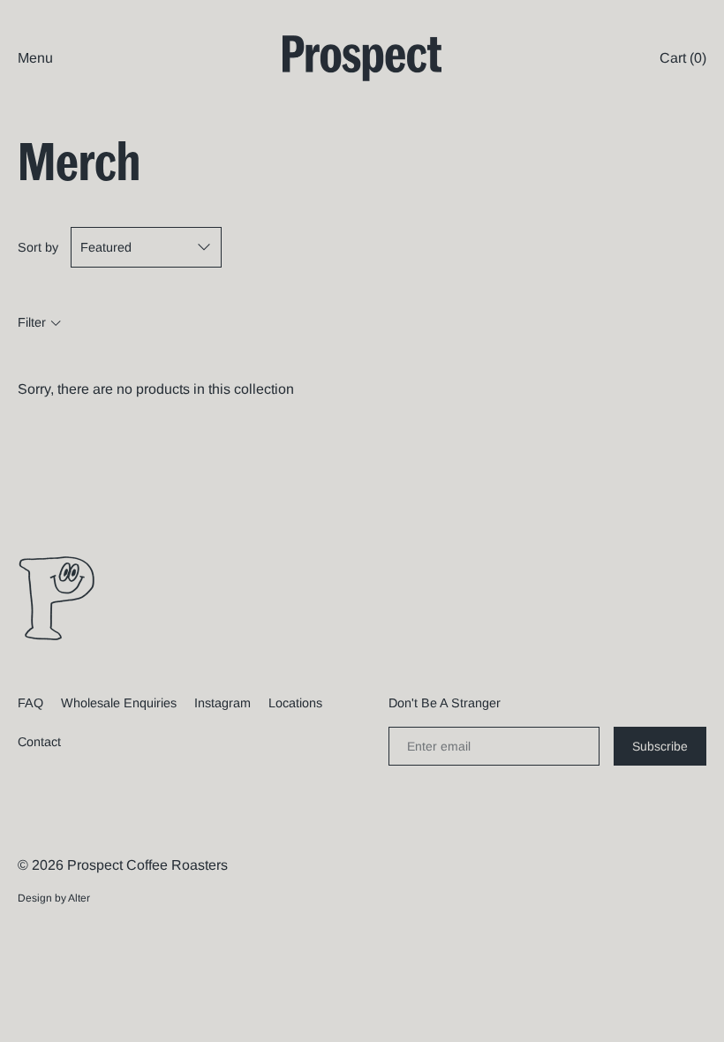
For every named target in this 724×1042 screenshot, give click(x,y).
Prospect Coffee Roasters (147, 864)
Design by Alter (54, 898)
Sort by (38, 247)
